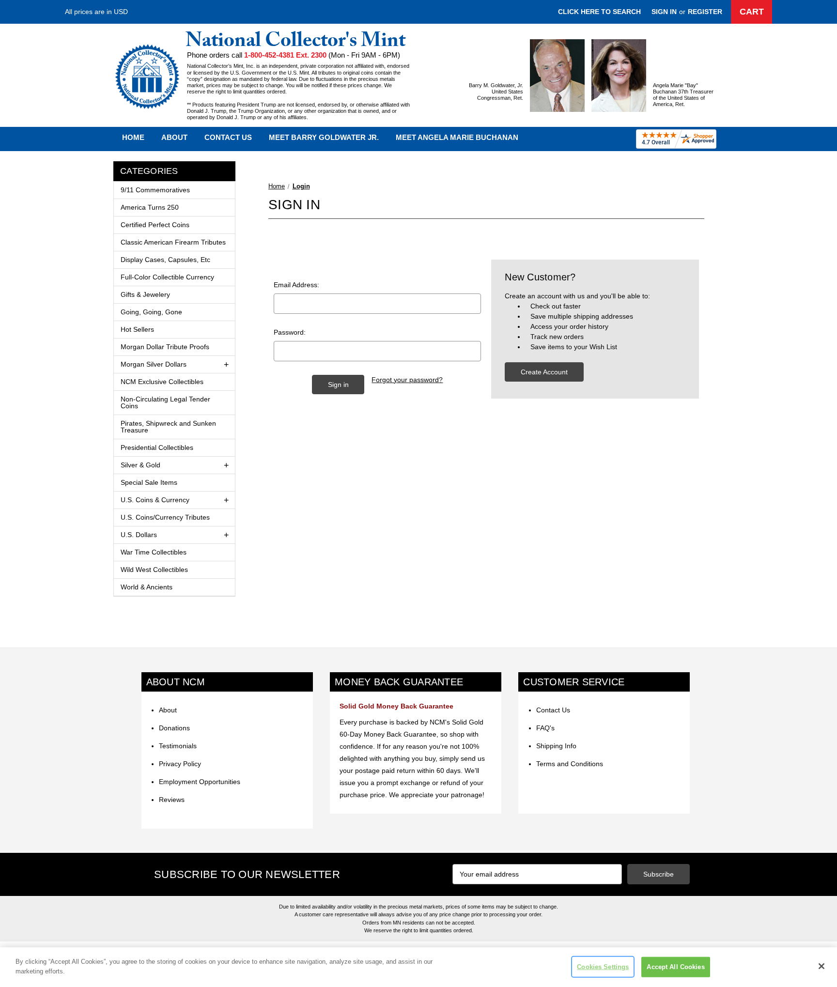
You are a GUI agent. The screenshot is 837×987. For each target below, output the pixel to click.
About (174, 137)
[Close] (821, 966)
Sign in (664, 11)
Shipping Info (556, 746)
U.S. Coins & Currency (155, 500)
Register (705, 11)
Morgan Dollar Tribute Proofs (165, 347)
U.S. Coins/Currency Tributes (165, 517)
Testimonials (178, 746)
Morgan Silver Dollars (153, 364)
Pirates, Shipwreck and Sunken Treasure (168, 426)
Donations (174, 728)
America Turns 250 (150, 207)
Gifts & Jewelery (145, 294)
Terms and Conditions (569, 764)
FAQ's (545, 728)
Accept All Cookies (675, 967)
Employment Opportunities (199, 782)
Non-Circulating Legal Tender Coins (165, 402)
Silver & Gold (140, 465)
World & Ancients (146, 587)
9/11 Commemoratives (155, 190)
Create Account (544, 372)
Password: (290, 332)
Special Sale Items (149, 482)
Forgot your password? (407, 380)
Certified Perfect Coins (155, 225)
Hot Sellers (137, 329)
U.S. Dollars (139, 535)
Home (133, 137)
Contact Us (228, 137)
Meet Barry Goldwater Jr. (324, 137)
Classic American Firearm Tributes (173, 242)
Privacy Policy (180, 764)
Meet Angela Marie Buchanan (457, 137)
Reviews (172, 799)
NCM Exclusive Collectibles (162, 382)
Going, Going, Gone (151, 312)
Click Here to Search (599, 11)
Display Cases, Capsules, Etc (165, 259)
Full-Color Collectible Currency (167, 277)
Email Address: (296, 285)
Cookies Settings (603, 967)
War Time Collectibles (153, 552)
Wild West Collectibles (154, 569)
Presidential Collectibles (157, 447)
